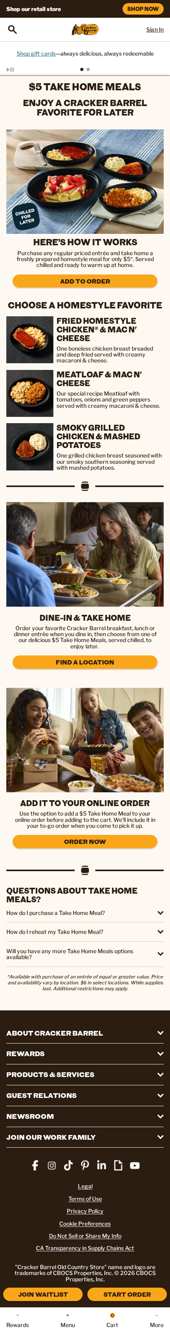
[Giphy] (118, 1165)
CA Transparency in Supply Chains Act (85, 1248)
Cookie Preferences (85, 1223)
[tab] (81, 69)
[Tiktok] (68, 1165)
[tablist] (85, 69)
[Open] (12, 29)
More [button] (157, 1325)
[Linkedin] (101, 1165)
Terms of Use (85, 1198)
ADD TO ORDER (85, 281)
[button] (85, 913)
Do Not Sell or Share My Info (85, 1235)
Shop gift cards (36, 53)
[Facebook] (35, 1165)
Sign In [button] (155, 29)
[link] (85, 181)
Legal (85, 1186)
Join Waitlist (43, 1294)
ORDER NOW (85, 841)
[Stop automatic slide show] (19, 69)
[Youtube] (135, 1165)
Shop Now (143, 9)
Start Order (127, 1294)
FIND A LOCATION (85, 662)
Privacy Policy (85, 1211)
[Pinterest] (85, 1165)
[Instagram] (52, 1165)
